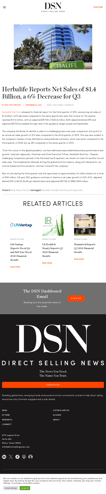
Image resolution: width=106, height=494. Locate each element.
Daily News (58, 105)
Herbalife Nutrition (11, 112)
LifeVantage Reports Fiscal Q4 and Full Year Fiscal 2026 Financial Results (21, 252)
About (56, 420)
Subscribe (98, 7)
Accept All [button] (25, 488)
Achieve (57, 415)
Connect (7, 424)
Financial (69, 105)
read (49, 105)
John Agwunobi (75, 190)
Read (4, 410)
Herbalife (45, 190)
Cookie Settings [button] (11, 488)
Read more (15, 267)
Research (7, 420)
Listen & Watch (61, 410)
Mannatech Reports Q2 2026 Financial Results (85, 248)
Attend (6, 415)
